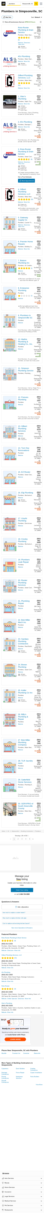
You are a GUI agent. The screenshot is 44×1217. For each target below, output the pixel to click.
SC (8, 831)
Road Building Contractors (33, 646)
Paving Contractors (5, 1077)
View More (39, 1084)
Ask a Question (23, 907)
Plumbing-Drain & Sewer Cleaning (31, 963)
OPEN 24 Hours (30, 22)
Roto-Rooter (6, 986)
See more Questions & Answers (22, 928)
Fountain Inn (16, 1053)
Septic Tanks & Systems (32, 101)
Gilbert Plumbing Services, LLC (12, 955)
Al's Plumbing (24, 56)
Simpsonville (15, 831)
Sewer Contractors (30, 156)
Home (3, 831)
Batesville (37, 1053)
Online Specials (12, 998)
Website (20, 42)
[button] (41, 4)
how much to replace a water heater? (14, 912)
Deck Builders (20, 1068)
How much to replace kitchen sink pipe (14, 918)
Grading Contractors (34, 1069)
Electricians (28, 523)
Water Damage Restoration (33, 811)
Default (37, 17)
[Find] (36, 3)
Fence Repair (20, 1072)
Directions (27, 42)
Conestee (26, 1053)
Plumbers (21, 35)
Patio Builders (34, 1076)
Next (33, 839)
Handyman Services (19, 1077)
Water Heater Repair (31, 59)
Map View (8, 17)
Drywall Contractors (5, 1081)
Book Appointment (28, 181)
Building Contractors (31, 246)
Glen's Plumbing (7, 1003)
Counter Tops (29, 222)
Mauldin (4, 1053)
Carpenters (5, 1068)
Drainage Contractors (31, 124)
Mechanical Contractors (32, 495)
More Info (21, 44)
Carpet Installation (36, 1072)
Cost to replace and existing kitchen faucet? (16, 923)
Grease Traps (22, 946)
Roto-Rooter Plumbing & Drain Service (25, 30)
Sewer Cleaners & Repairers (33, 474)
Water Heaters (29, 35)
